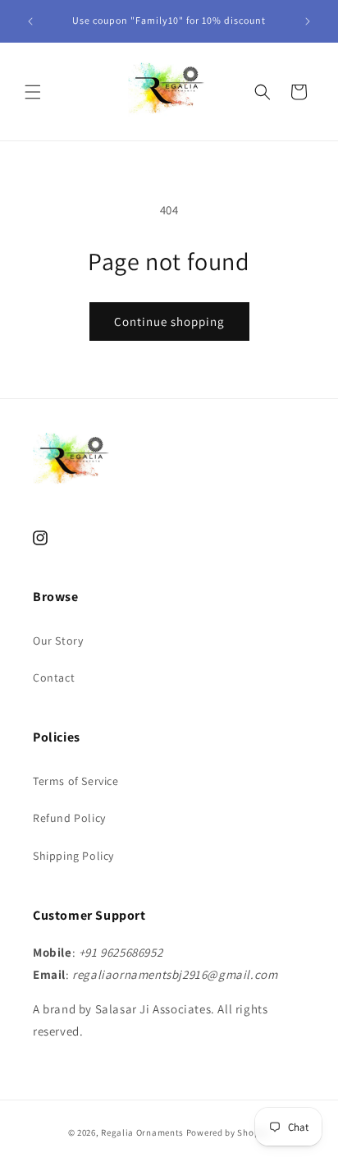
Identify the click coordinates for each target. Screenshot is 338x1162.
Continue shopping (169, 321)
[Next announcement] (308, 21)
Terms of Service (76, 781)
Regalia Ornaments (143, 1132)
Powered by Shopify (228, 1132)
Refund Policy (69, 818)
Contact (54, 677)
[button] (33, 92)
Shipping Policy (73, 855)
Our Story (58, 640)
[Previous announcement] (30, 21)
